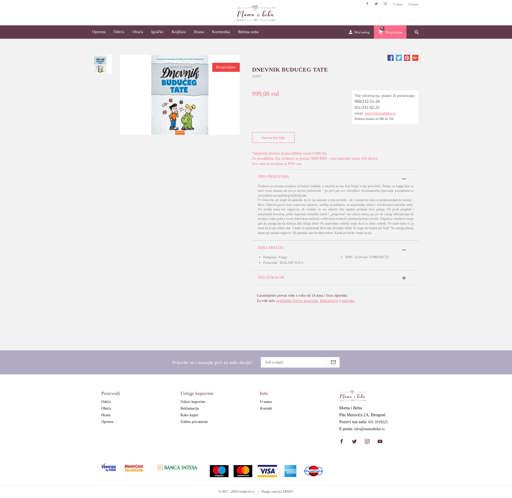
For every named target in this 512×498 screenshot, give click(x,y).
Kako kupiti (189, 415)
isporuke (348, 301)
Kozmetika (221, 32)
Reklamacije (329, 301)
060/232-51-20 (367, 101)
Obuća (137, 32)
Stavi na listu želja (273, 138)
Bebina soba (248, 32)
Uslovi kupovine (193, 402)
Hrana (199, 32)
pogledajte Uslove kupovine (297, 301)
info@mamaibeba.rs (380, 113)
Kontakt (414, 4)
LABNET (287, 491)
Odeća (119, 32)
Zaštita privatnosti (194, 422)
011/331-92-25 (367, 107)
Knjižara (179, 32)
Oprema (99, 32)
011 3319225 (378, 422)
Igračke (157, 32)
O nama (398, 4)
